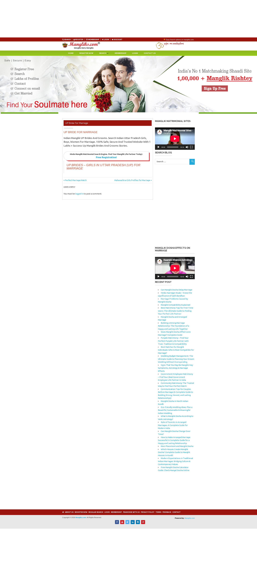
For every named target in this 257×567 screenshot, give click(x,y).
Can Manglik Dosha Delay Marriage (176, 290)
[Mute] (187, 147)
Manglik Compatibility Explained (175, 305)
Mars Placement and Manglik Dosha (177, 446)
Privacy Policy (147, 512)
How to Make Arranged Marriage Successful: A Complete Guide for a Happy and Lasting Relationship (174, 440)
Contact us (150, 53)
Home (70, 53)
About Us (69, 512)
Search (67, 39)
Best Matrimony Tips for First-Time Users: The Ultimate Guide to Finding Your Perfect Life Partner (175, 311)
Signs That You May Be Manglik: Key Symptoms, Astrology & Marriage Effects (175, 368)
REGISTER (79, 39)
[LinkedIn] (133, 523)
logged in (79, 194)
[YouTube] (122, 523)
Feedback (166, 512)
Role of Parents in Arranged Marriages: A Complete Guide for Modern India (173, 425)
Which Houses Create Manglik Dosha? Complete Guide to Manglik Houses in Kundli (174, 452)
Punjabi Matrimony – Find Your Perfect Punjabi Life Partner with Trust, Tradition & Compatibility (173, 341)
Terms (158, 512)
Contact (176, 512)
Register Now (86, 53)
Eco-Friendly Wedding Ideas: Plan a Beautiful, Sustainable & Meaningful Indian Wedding (175, 410)
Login (135, 53)
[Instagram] (138, 523)
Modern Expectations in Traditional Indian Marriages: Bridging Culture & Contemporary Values (175, 461)
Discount (117, 39)
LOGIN (106, 39)
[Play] (158, 147)
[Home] (63, 512)
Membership (94, 39)
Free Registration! (106, 157)
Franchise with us (131, 512)
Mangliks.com (190, 518)
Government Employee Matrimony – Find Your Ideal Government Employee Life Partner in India (175, 377)
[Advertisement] (80, 18)
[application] (175, 138)
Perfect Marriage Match (76, 180)
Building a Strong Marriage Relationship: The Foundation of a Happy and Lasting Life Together (173, 326)
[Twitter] (127, 523)
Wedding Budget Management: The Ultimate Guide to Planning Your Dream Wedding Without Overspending (176, 359)
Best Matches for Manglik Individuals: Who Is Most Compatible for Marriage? (176, 350)
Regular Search (95, 512)
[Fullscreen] (191, 147)
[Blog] (143, 523)
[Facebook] (117, 523)
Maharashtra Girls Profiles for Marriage (132, 180)
